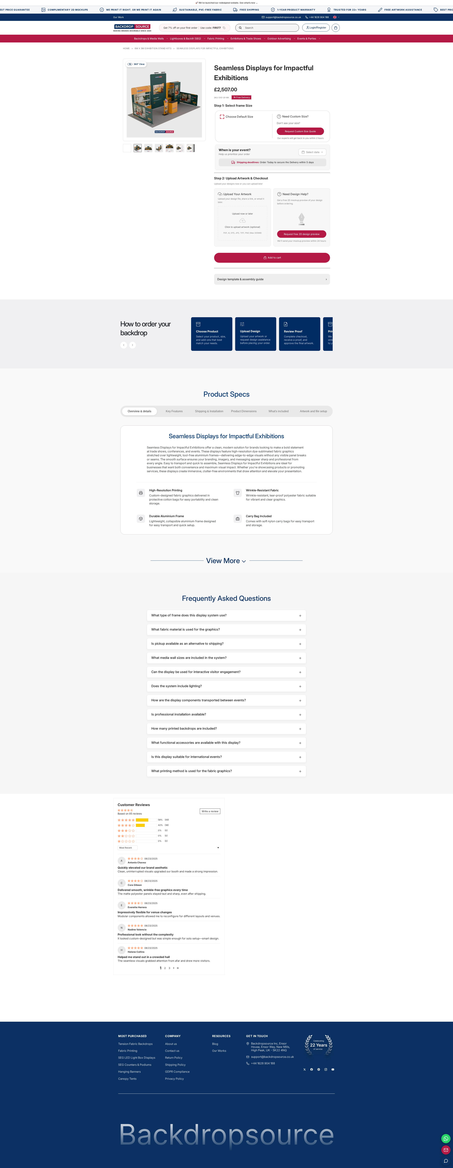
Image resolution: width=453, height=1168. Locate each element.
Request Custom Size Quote (300, 131)
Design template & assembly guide (272, 279)
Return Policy (173, 1057)
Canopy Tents (127, 1078)
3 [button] (169, 968)
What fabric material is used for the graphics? (226, 629)
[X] (304, 1069)
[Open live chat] (446, 1161)
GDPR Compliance (177, 1071)
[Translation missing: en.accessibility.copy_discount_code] (224, 28)
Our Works (219, 1050)
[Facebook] (311, 1069)
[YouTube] (333, 1069)
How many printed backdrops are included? (226, 728)
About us (171, 1044)
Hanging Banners (129, 1071)
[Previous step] (123, 345)
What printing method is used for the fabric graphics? (226, 771)
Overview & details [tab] (139, 411)
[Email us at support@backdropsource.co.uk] (446, 1150)
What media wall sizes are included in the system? (226, 657)
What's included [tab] (279, 411)
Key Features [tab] (174, 411)
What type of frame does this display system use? (226, 615)
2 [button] (165, 968)
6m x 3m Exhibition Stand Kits (153, 48)
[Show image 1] (138, 148)
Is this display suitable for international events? (226, 757)
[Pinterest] (319, 1069)
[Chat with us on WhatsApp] (446, 1138)
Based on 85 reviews (130, 813)
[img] (136, 858)
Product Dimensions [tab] (244, 411)
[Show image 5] (180, 148)
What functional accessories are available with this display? (226, 742)
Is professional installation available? (226, 714)
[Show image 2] (148, 148)
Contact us (172, 1050)
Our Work (118, 17)
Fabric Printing (127, 1050)
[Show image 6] (191, 148)
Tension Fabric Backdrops (135, 1044)
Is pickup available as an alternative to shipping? (226, 643)
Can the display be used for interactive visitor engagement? (226, 672)
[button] (242, 217)
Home (126, 48)
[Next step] (132, 345)
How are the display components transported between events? (226, 700)
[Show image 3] (159, 148)
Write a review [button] (210, 811)
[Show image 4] (169, 148)
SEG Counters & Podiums (134, 1064)
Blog (215, 1044)
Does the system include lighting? (226, 686)
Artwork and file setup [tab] (313, 411)
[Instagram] (326, 1069)
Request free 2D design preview (302, 234)
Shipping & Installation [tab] (209, 411)
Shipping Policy (175, 1064)
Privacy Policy (174, 1078)
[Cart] (336, 28)
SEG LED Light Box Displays (136, 1057)
